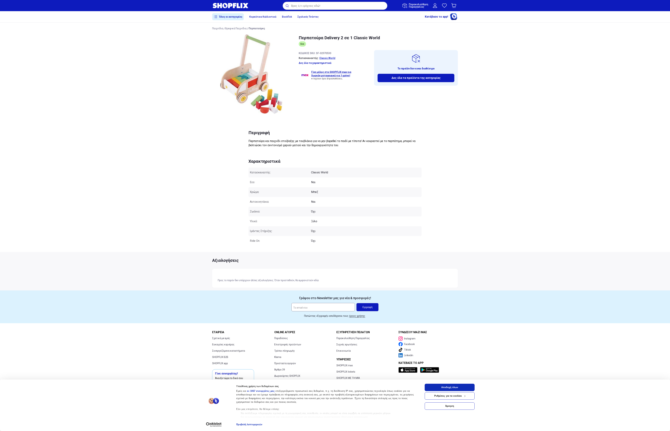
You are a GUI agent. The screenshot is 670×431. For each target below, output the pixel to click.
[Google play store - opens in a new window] (429, 370)
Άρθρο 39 (279, 369)
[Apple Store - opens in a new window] (409, 370)
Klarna (277, 357)
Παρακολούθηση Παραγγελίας (353, 338)
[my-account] (435, 5)
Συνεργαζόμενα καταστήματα (228, 350)
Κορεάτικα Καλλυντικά (262, 16)
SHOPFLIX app (220, 363)
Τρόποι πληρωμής (284, 350)
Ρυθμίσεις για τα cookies (448, 396)
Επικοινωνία (343, 350)
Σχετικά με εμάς (221, 338)
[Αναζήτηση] (287, 6)
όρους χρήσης (357, 315)
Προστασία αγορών (285, 363)
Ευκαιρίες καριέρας (223, 344)
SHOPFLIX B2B (220, 357)
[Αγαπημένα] (444, 5)
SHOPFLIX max (344, 365)
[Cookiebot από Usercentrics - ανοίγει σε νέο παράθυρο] (214, 424)
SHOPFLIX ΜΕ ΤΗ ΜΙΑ (348, 378)
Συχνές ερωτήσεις (346, 344)
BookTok (287, 16)
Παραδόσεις (281, 338)
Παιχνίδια (217, 28)
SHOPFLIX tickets (345, 371)
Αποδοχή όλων (449, 387)
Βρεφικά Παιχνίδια (236, 28)
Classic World (327, 58)
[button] (454, 5)
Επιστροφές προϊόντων (287, 344)
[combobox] (335, 6)
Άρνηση (449, 406)
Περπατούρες (257, 28)
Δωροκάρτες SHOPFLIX (287, 375)
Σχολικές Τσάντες (308, 16)
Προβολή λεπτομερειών (249, 424)
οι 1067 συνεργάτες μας (261, 391)
